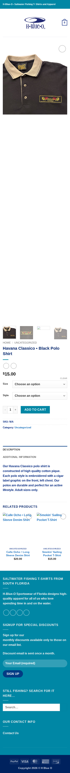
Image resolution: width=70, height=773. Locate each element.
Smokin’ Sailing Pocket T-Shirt (52, 554)
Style (6, 395)
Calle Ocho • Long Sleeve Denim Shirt (18, 554)
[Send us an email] (13, 613)
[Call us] (20, 613)
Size (5, 384)
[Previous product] (13, 366)
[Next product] (6, 366)
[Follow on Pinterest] (26, 613)
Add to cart (35, 409)
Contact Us (11, 733)
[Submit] (63, 707)
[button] (5, 22)
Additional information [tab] (19, 457)
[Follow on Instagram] (6, 613)
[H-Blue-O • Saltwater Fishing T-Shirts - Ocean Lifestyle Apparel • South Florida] (35, 23)
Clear (63, 378)
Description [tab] (11, 449)
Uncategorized (25, 342)
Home (7, 342)
